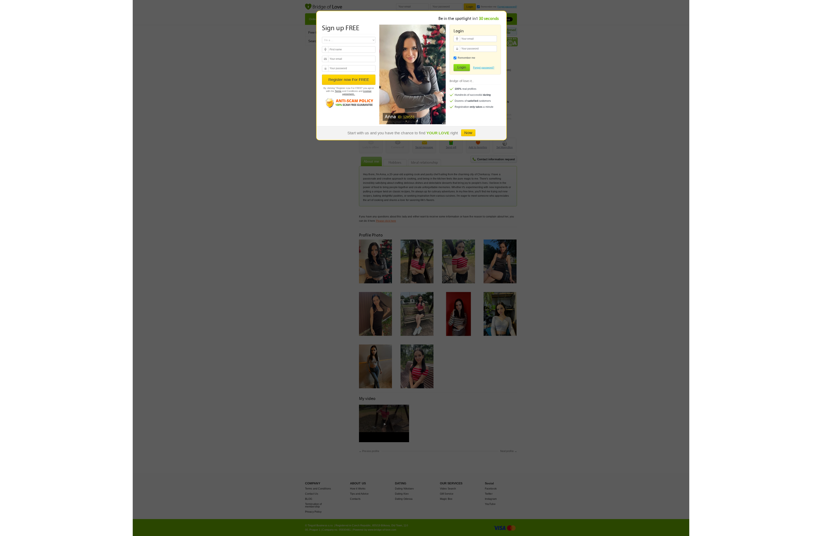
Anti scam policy (348, 103)
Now (468, 133)
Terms (338, 91)
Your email (325, 49)
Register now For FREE (348, 80)
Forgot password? (483, 67)
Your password (325, 68)
